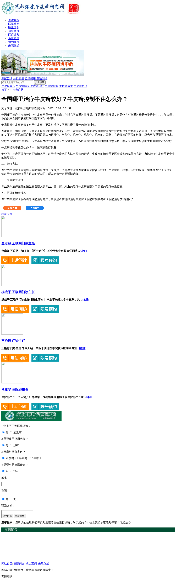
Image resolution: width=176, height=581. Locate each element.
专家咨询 (6, 78)
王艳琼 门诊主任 (13, 340)
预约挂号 (13, 41)
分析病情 (18, 78)
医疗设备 (13, 34)
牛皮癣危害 (66, 86)
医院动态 (13, 23)
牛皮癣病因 (23, 86)
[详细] (83, 250)
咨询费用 (30, 78)
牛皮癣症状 (51, 86)
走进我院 (13, 20)
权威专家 (6, 214)
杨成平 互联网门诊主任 (18, 292)
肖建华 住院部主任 (14, 389)
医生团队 (13, 27)
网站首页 (6, 563)
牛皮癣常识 (8, 86)
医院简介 (19, 563)
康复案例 (13, 31)
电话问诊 (41, 78)
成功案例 (31, 563)
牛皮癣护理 (80, 86)
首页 (4, 89)
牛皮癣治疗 (37, 86)
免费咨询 (13, 38)
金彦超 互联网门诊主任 (18, 243)
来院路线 (13, 45)
